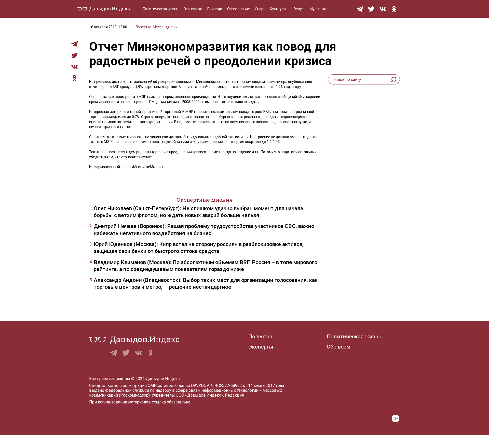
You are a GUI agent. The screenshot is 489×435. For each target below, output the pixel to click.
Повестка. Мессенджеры (156, 27)
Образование (238, 9)
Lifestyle (298, 9)
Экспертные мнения (205, 199)
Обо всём (338, 347)
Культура (278, 9)
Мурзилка (318, 9)
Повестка (260, 337)
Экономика (192, 9)
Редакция (234, 395)
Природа (214, 9)
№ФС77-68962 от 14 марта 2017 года (249, 385)
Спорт (260, 9)
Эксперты (260, 347)
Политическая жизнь (160, 9)
